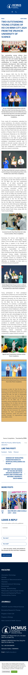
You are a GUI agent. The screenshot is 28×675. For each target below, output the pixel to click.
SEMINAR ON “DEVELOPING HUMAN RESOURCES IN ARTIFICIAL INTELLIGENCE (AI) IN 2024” (15, 460)
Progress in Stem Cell (7, 612)
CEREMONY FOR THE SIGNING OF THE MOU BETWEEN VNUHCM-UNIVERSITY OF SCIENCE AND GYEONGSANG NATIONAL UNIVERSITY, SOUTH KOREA (12, 473)
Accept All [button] (14, 671)
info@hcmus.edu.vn (10, 650)
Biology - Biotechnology (8, 586)
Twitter (10, 452)
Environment (5, 584)
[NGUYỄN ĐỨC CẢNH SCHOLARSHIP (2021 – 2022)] (14, 500)
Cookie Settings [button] (6, 671)
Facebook (4, 452)
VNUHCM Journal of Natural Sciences (12, 605)
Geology (4, 575)
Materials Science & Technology (10, 582)
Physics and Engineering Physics (11, 591)
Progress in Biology (7, 615)
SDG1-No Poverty (6, 442)
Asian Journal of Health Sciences (11, 618)
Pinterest (16, 452)
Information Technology (8, 573)
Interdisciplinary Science (8, 593)
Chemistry (4, 580)
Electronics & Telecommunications (11, 577)
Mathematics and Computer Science (12, 589)
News (2, 18)
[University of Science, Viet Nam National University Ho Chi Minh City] (14, 6)
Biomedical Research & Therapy (11, 608)
